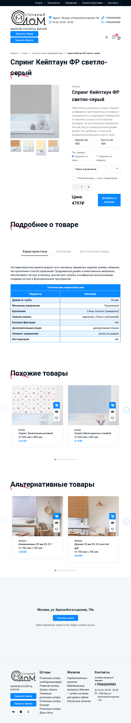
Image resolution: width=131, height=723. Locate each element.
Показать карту (65, 618)
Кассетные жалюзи (79, 701)
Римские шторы (49, 685)
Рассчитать (54, 3)
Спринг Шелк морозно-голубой (92, 433)
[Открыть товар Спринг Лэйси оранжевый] (15, 148)
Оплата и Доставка (92, 3)
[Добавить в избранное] (56, 418)
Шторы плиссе (48, 689)
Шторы (25, 53)
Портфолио (71, 3)
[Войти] (106, 37)
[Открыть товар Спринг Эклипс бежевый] (28, 148)
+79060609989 (113, 18)
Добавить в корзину (109, 200)
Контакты (113, 3)
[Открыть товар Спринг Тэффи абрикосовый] (53, 148)
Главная (14, 53)
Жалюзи (22, 541)
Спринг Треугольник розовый (36, 433)
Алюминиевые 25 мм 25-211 (35, 544)
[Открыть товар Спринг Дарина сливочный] (41, 148)
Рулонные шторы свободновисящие (47, 53)
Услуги (38, 3)
